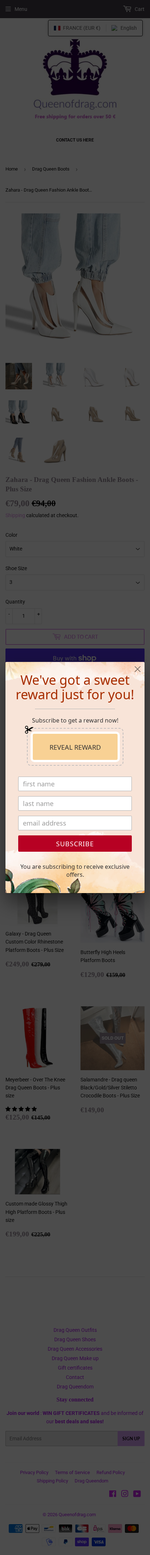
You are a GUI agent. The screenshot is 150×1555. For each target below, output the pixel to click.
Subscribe (75, 843)
